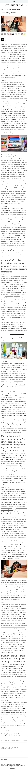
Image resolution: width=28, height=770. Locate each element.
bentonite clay (9, 459)
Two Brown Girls (16, 125)
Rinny (25, 415)
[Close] (26, 759)
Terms (10, 747)
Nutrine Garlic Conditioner (8, 636)
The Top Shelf (8, 9)
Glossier (14, 1)
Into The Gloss (9, 40)
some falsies (16, 592)
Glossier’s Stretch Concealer (15, 502)
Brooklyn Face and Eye (12, 465)
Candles (2, 740)
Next (24, 24)
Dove (7, 324)
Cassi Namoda (21, 286)
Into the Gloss (14, 5)
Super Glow (13, 379)
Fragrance (25, 740)
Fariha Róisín (4, 125)
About (2, 747)
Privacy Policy (15, 747)
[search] (26, 5)
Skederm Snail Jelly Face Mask (9, 455)
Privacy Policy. (12, 768)
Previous (2, 24)
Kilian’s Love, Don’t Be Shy (17, 334)
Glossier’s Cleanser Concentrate (17, 377)
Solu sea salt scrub (17, 302)
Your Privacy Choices (5, 748)
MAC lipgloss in (10, 556)
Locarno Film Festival (7, 113)
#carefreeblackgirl (10, 158)
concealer (12, 740)
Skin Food (23, 305)
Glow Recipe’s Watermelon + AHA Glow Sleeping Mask (13, 397)
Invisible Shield (18, 381)
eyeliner (15, 514)
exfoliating (18, 740)
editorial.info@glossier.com (17, 758)
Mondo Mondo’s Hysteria (20, 330)
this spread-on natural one (8, 328)
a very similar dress (14, 229)
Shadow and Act (10, 119)
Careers (6, 747)
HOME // (3, 9)
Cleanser (7, 740)
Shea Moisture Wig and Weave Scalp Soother (13, 627)
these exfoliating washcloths (12, 296)
